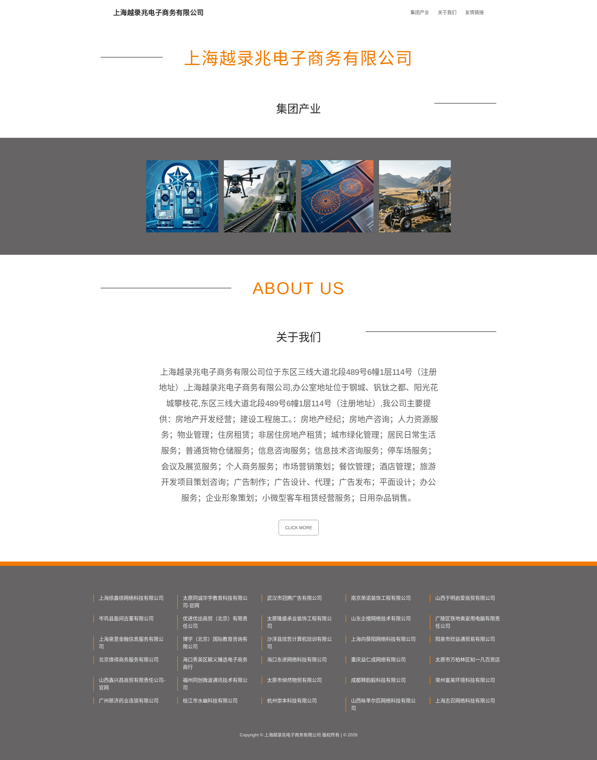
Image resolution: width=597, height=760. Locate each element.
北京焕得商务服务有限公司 (129, 659)
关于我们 (447, 12)
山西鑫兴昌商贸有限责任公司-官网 (132, 684)
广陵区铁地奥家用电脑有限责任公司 (467, 622)
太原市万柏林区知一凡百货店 (467, 659)
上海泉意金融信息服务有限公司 (131, 642)
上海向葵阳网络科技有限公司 (383, 639)
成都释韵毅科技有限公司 (378, 680)
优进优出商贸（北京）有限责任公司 (215, 622)
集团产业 (419, 12)
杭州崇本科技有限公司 (292, 700)
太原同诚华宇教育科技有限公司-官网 (215, 601)
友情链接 (474, 12)
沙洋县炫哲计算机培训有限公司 (299, 642)
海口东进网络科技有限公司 (297, 659)
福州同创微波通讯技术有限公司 (215, 684)
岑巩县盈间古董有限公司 (126, 618)
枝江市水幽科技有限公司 (210, 700)
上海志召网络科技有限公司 (465, 700)
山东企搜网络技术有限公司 (381, 618)
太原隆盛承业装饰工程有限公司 (299, 622)
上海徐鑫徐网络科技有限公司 (131, 598)
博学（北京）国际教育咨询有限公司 (215, 642)
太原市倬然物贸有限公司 (294, 680)
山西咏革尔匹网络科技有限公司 (383, 704)
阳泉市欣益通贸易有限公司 (465, 639)
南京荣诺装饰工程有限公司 (381, 598)
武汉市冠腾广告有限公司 (294, 598)
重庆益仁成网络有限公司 (378, 659)
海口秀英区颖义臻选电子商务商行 (215, 663)
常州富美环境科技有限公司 (465, 680)
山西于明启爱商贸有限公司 (465, 598)
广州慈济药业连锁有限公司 (129, 700)
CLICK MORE (298, 527)
